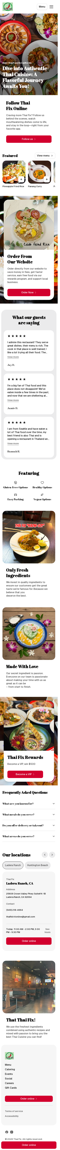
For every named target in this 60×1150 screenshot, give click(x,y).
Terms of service (14, 1111)
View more (13, 357)
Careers (9, 1083)
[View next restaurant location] (52, 855)
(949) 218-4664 (14, 911)
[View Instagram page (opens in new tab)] (12, 1132)
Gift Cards (11, 1087)
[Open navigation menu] (51, 7)
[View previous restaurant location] (45, 855)
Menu (42, 6)
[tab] (12, 865)
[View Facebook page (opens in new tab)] (7, 1132)
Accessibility (12, 1116)
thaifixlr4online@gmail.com (20, 917)
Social (8, 1078)
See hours (47, 931)
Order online (29, 941)
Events (9, 1074)
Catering (10, 1069)
